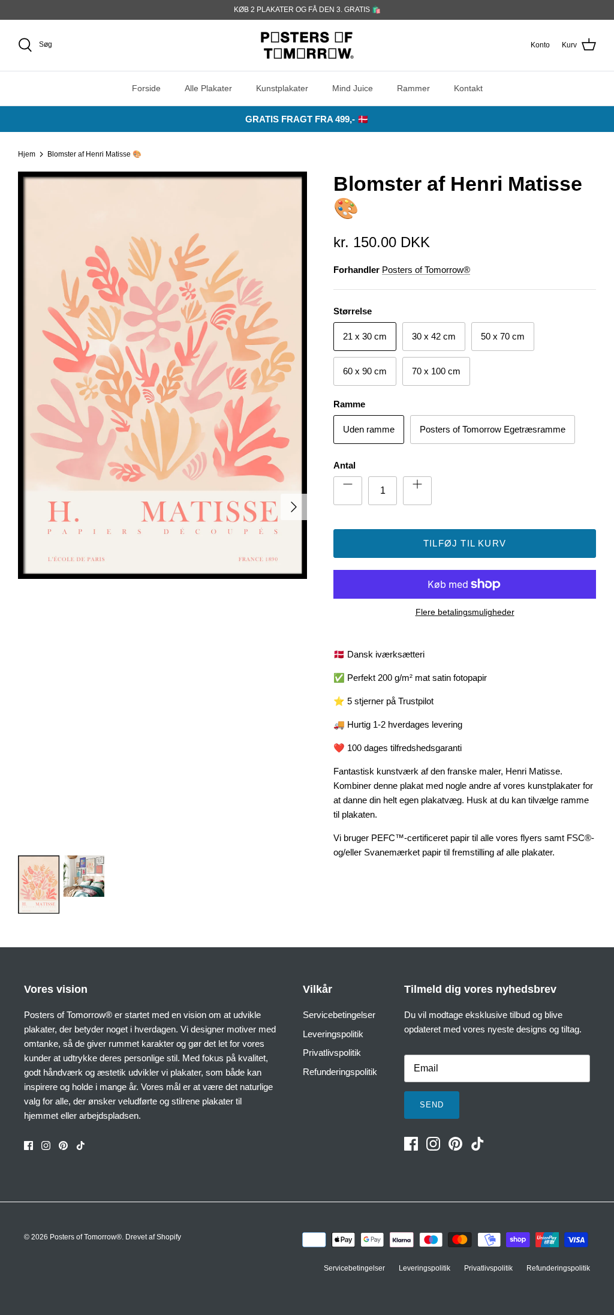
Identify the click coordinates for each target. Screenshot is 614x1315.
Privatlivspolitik (332, 1052)
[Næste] (294, 507)
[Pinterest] (63, 1145)
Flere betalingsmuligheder (465, 612)
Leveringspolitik (333, 1034)
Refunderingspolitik (340, 1072)
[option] (162, 507)
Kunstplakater (282, 88)
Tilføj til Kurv (464, 543)
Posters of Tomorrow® (426, 270)
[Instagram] (45, 1145)
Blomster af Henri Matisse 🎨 (94, 154)
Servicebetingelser (339, 1015)
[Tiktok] (80, 1145)
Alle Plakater (208, 88)
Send (432, 1104)
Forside (146, 88)
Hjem (26, 154)
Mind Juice (352, 88)
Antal (344, 465)
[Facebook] (28, 1145)
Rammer (413, 88)
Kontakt (468, 88)
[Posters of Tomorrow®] (307, 45)
